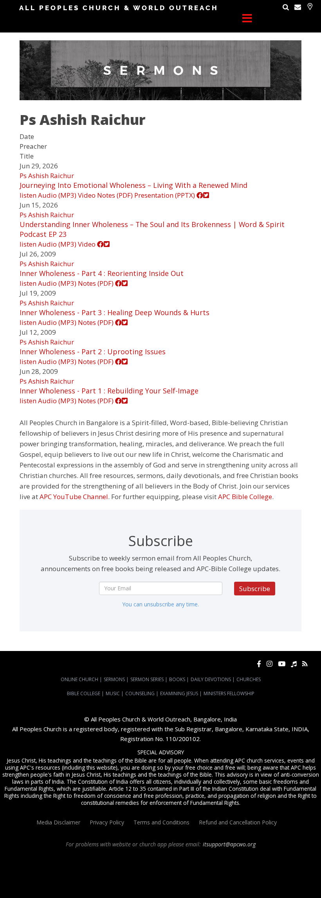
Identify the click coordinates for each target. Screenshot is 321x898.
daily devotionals (65, 879)
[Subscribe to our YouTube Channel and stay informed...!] (281, 663)
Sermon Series (147, 679)
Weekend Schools (221, 879)
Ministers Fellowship (229, 693)
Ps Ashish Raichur (47, 175)
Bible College (83, 693)
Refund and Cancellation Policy (238, 822)
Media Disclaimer (58, 822)
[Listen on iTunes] (294, 663)
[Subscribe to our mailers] (297, 7)
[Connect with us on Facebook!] (259, 663)
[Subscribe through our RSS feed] (304, 663)
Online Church (79, 679)
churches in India (109, 872)
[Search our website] (286, 7)
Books (177, 679)
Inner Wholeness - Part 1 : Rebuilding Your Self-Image (109, 390)
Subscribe (254, 588)
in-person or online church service (147, 858)
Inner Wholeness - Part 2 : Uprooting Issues (93, 351)
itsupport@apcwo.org (229, 844)
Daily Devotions (211, 679)
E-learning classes (180, 879)
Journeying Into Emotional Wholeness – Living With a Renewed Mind (133, 185)
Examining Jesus (179, 693)
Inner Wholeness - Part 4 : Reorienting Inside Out (102, 273)
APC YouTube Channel (74, 496)
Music (113, 693)
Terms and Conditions (161, 822)
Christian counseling (265, 879)
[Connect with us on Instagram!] (269, 663)
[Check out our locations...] (310, 6)
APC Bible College (245, 496)
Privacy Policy (107, 822)
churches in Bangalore (56, 872)
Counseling (140, 693)
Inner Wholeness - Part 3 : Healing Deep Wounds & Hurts (114, 312)
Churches (248, 679)
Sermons (114, 679)
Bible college (100, 879)
